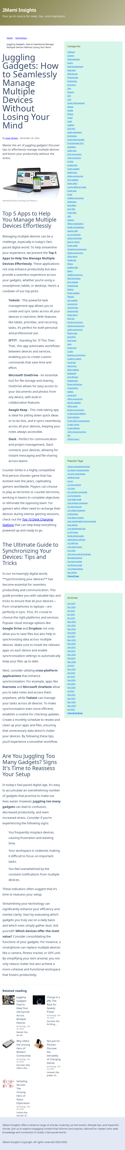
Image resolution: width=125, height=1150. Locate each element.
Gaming (70, 55)
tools (69, 344)
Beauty (70, 106)
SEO (69, 96)
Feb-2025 (71, 695)
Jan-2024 (71, 676)
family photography (75, 536)
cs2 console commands (77, 492)
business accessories (76, 355)
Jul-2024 (70, 691)
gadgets (70, 125)
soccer (70, 481)
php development (74, 558)
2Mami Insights (19, 10)
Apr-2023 (71, 603)
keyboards (71, 373)
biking (69, 271)
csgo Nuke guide (74, 499)
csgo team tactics (74, 547)
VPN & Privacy (73, 439)
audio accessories (75, 329)
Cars (69, 99)
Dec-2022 (71, 625)
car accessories (74, 234)
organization (72, 388)
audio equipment (74, 132)
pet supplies (72, 300)
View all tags (73, 576)
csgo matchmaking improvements (81, 521)
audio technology (74, 238)
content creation (74, 359)
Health (70, 110)
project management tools (78, 466)
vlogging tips (72, 285)
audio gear (72, 150)
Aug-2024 (71, 632)
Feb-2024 (71, 651)
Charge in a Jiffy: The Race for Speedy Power (53, 1004)
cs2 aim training (74, 485)
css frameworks (74, 495)
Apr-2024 (71, 684)
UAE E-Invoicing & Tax (76, 432)
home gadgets (73, 293)
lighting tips (72, 172)
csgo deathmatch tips (76, 528)
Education (71, 70)
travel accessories (75, 322)
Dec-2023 (71, 669)
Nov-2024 (71, 629)
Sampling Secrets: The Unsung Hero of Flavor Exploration (23, 1092)
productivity (72, 165)
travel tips (71, 362)
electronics (72, 366)
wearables (71, 205)
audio (69, 121)
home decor (72, 315)
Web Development (75, 66)
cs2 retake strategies (76, 510)
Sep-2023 (71, 647)
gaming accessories (75, 326)
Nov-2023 (71, 643)
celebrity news (73, 477)
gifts (69, 216)
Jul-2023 (70, 665)
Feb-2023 (71, 658)
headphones (72, 380)
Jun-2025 (71, 709)
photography (72, 311)
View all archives (75, 713)
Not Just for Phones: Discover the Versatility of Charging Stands (54, 1052)
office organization (75, 223)
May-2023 (71, 622)
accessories (72, 304)
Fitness (70, 114)
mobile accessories (75, 198)
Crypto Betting (73, 428)
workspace (72, 201)
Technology (72, 81)
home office (72, 183)
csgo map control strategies (79, 554)
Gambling (71, 147)
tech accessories (74, 154)
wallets (70, 391)
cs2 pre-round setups (76, 474)
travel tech (71, 395)
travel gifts (71, 212)
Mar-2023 (71, 640)
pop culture (72, 572)
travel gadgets (73, 169)
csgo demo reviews (75, 517)
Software (71, 52)
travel (69, 194)
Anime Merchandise (75, 139)
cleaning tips (72, 307)
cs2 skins (71, 488)
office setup (72, 406)
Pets (69, 88)
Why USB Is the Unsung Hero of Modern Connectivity (23, 1048)
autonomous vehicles (76, 539)
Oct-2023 (71, 673)
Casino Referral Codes (76, 187)
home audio (72, 245)
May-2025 (71, 706)
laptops (70, 289)
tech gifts (71, 209)
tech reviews (72, 282)
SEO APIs (71, 128)
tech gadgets (72, 180)
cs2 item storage (74, 506)
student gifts (72, 267)
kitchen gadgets (74, 402)
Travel (70, 117)
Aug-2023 (71, 687)
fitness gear (72, 333)
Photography (72, 77)
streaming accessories (77, 249)
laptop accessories (75, 253)
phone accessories (75, 176)
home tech (71, 348)
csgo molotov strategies (77, 503)
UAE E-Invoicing (74, 158)
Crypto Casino (73, 424)
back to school (73, 242)
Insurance (71, 85)
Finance (70, 92)
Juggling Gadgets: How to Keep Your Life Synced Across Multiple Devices (22, 1010)
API (68, 435)
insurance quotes (74, 561)
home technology (74, 384)
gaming (70, 220)
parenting (71, 337)
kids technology (73, 278)
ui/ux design (72, 525)
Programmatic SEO (75, 143)
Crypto (70, 351)
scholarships (72, 514)
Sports (70, 63)
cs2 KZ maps (72, 532)
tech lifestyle (72, 377)
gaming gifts (72, 231)
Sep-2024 (71, 680)
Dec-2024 (71, 607)
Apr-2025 (71, 698)
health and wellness (75, 227)
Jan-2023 (71, 618)
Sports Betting (73, 417)
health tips (71, 260)
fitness (70, 264)
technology (21, 38)
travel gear (72, 190)
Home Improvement (76, 103)
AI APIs (70, 161)
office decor (72, 256)
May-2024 (71, 662)
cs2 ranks (71, 550)
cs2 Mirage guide (74, 565)
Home (10, 38)
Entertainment (73, 59)
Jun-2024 (71, 614)
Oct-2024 (71, 636)
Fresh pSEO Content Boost (78, 421)
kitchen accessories (75, 410)
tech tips (71, 318)
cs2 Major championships (78, 470)
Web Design (72, 74)
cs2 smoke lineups (75, 569)
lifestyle (70, 296)
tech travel (71, 340)
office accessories (75, 399)
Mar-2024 (71, 654)
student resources (75, 274)
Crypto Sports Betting (76, 413)
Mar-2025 (71, 702)
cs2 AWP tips (72, 543)
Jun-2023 (71, 611)
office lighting (73, 369)
